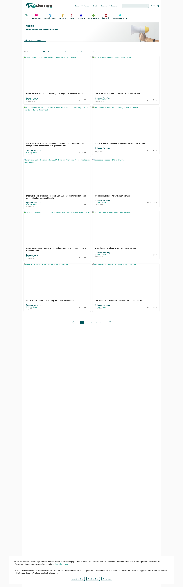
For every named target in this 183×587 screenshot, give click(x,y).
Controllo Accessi (50, 18)
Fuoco (72, 18)
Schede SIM (106, 18)
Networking (81, 18)
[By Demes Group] (39, 6)
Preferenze (107, 579)
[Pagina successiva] (105, 322)
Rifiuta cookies (93, 579)
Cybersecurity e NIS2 (120, 18)
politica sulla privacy (60, 564)
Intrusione (62, 18)
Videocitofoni (36, 18)
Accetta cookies (77, 579)
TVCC (27, 18)
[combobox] (135, 6)
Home (30, 40)
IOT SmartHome (93, 18)
